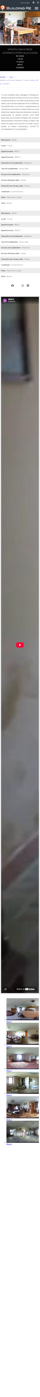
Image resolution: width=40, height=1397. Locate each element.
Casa (11, 77)
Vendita (2, 77)
